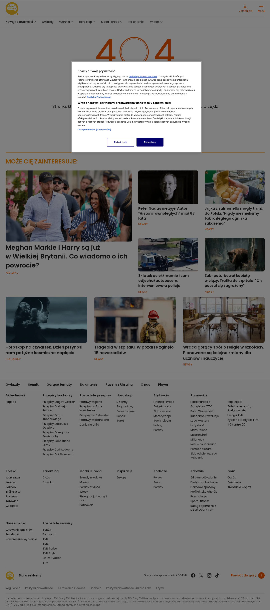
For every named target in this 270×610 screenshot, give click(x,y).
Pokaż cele (120, 142)
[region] (136, 107)
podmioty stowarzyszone (143, 76)
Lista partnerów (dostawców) (94, 129)
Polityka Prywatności (99, 97)
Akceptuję (150, 142)
